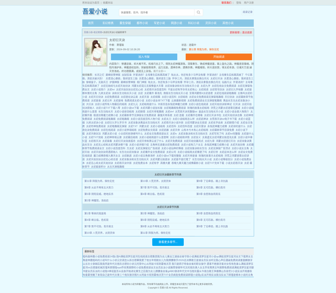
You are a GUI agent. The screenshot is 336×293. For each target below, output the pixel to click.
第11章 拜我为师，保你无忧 (204, 49)
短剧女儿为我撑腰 (163, 260)
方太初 (131, 148)
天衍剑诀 (230, 96)
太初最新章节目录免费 (223, 129)
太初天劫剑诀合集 (233, 115)
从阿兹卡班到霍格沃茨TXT (153, 274)
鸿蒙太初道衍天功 (226, 140)
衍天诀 (237, 104)
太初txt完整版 (233, 133)
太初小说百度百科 (116, 148)
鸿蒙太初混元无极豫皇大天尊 (148, 85)
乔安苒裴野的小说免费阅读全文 (138, 267)
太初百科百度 (186, 126)
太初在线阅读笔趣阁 (226, 93)
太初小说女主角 (241, 148)
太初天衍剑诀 (97, 96)
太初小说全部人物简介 (237, 111)
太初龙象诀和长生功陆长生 (193, 133)
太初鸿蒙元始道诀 (160, 159)
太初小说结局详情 (180, 137)
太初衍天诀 (216, 78)
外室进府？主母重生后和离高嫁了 (151, 74)
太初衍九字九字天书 (116, 122)
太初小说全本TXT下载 (158, 100)
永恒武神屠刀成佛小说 (217, 144)
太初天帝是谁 (191, 155)
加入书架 (144, 56)
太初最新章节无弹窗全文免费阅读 (138, 115)
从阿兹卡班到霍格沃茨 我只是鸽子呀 (166, 263)
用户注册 (249, 2)
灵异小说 (210, 23)
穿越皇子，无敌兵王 (97, 82)
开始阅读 (219, 56)
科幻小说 (193, 23)
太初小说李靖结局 (127, 129)
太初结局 (183, 96)
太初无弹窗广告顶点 (220, 148)
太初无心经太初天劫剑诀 (100, 163)
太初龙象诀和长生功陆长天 (134, 159)
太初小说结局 (158, 126)
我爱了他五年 (146, 260)
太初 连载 (180, 115)
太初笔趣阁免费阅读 (175, 107)
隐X (107, 271)
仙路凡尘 (227, 82)
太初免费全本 (141, 163)
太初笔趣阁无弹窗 (117, 126)
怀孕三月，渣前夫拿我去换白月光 (190, 78)
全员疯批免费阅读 (178, 274)
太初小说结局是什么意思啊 (154, 137)
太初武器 (164, 129)
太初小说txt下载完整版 (169, 155)
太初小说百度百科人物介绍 (146, 118)
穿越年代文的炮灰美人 (187, 267)
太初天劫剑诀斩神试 (221, 104)
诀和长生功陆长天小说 (125, 93)
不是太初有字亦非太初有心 (183, 89)
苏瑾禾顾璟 (109, 267)
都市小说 (142, 23)
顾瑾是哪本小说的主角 (240, 274)
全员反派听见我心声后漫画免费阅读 (220, 260)
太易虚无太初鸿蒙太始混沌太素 (220, 137)
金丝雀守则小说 (185, 256)
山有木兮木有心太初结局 (195, 129)
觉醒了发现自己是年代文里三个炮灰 (109, 274)
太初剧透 (127, 155)
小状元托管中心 (137, 263)
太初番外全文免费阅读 (153, 152)
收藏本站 (108, 2)
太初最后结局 (131, 137)
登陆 (238, 2)
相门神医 (142, 82)
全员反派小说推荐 (165, 267)
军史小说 (159, 23)
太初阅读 (204, 89)
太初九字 (206, 85)
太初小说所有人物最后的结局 (111, 104)
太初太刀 (167, 118)
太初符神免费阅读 (96, 126)
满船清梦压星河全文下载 (232, 256)
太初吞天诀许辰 (123, 163)
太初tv (174, 133)
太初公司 (171, 152)
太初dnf (170, 111)
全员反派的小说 (96, 271)
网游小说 (176, 23)
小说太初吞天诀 (235, 163)
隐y (199, 274)
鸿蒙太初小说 (110, 133)
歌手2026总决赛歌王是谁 (187, 260)
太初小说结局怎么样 (184, 118)
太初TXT (133, 126)
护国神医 (114, 82)
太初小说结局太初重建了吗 (192, 152)
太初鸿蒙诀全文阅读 (196, 122)
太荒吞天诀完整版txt (187, 111)
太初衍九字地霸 (235, 89)
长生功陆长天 (106, 111)
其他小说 (228, 23)
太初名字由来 (216, 122)
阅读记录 (248, 12)
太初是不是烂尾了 (181, 159)
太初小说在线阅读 (199, 104)
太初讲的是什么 (237, 126)
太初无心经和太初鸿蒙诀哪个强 (111, 144)
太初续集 (156, 96)
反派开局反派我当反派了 (214, 274)
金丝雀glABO (167, 271)
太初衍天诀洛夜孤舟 (125, 140)
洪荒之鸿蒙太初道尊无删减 (226, 107)
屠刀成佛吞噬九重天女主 (107, 155)
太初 (141, 93)
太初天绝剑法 (94, 133)
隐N (118, 256)
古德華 (135, 260)
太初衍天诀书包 (213, 115)
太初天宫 (144, 96)
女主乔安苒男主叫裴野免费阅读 (217, 267)
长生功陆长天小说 (202, 159)
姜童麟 (244, 260)
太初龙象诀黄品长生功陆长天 (144, 122)
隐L (114, 256)
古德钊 (125, 263)
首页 (91, 23)
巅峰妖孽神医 (113, 74)
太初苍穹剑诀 (218, 89)
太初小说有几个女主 (192, 144)
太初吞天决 (95, 140)
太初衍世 (213, 152)
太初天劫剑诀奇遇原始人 (105, 152)
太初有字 (154, 163)
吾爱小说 (94, 11)
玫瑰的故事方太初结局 (212, 155)
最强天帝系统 (166, 115)
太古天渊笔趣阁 (116, 166)
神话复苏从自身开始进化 (122, 271)
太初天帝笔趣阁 (156, 111)
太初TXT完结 (96, 137)
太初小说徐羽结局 (124, 111)
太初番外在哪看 (195, 115)
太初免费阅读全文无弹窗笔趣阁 (205, 100)
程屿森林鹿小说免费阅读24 (98, 256)
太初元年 (107, 100)
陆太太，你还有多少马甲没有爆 (188, 74)
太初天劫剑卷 (238, 144)
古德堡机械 (96, 267)
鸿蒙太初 (144, 126)
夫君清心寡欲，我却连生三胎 (122, 78)
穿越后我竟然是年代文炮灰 (107, 263)
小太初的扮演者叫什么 (131, 133)
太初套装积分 (99, 166)
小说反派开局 (239, 271)
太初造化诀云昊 (130, 96)
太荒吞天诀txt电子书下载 (224, 118)
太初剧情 (141, 111)
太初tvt (111, 89)
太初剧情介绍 (232, 122)
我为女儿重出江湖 (167, 256)
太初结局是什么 (148, 104)
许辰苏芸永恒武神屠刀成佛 (173, 104)
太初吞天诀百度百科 (156, 89)
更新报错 (235, 32)
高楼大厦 (166, 163)
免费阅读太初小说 (135, 100)
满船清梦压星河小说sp (206, 256)
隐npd (118, 267)
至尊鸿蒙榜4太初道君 (201, 93)
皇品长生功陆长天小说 (212, 111)
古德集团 (152, 256)
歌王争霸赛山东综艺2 (220, 271)
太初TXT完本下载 (215, 163)
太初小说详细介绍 (139, 144)
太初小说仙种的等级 (173, 148)
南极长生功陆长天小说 (176, 93)
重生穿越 (125, 23)
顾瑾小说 (193, 274)
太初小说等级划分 (223, 159)
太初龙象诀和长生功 (196, 148)
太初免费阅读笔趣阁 (105, 118)
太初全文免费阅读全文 (157, 133)
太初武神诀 (203, 118)
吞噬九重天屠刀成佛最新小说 (188, 163)
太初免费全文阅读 (148, 129)
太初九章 (210, 140)
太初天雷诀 (200, 126)
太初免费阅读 (113, 96)
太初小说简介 (99, 89)
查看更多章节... (168, 241)
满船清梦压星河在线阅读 (134, 256)
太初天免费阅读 (174, 140)
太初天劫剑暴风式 (194, 140)
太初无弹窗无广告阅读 (148, 148)
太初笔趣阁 (124, 118)
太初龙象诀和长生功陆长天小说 (183, 85)
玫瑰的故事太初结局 (199, 107)
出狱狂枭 (127, 74)
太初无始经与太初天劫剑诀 (116, 85)
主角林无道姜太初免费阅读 (165, 144)
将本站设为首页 (90, 2)
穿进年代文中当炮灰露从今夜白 (192, 271)
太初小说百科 (170, 96)
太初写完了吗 (217, 133)
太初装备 (107, 140)
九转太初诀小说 (95, 122)
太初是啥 (119, 100)
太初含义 (196, 137)
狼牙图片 (134, 274)
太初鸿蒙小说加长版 (152, 107)
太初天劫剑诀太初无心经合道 (102, 159)
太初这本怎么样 (228, 152)
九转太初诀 (105, 93)
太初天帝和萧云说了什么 (151, 140)
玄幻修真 (108, 23)
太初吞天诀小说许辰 (173, 122)
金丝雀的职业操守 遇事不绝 (201, 263)
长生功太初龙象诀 (129, 152)
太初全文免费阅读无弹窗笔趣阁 (207, 96)
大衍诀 (90, 104)
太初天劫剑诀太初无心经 (130, 89)
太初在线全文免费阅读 (225, 85)
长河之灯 (99, 74)
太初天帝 (175, 129)
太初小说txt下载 (131, 107)
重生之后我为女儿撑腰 (148, 271)
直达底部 (247, 32)
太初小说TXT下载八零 (109, 107)
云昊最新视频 (179, 100)
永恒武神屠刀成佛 (217, 126)
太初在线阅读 (109, 129)
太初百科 (172, 126)
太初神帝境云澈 (113, 137)
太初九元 (133, 104)
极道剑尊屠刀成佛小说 (106, 115)
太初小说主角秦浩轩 (144, 155)
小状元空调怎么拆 (122, 260)
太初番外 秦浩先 (153, 93)
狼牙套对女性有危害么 (228, 263)
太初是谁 (96, 100)
